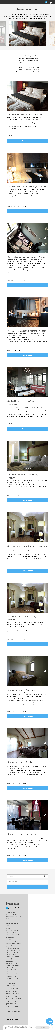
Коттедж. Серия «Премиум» (37, 74)
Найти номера (27, 887)
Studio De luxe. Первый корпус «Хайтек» (28, 65)
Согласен (42, 1027)
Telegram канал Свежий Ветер (14, 908)
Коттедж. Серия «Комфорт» (20, 74)
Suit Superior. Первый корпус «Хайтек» (29, 62)
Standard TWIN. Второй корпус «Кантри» (29, 67)
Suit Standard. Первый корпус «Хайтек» (29, 58)
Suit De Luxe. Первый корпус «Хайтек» (29, 60)
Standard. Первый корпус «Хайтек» (29, 56)
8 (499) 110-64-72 (11, 918)
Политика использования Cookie (12, 1015)
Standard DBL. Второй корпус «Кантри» (20, 71)
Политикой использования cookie (12, 1028)
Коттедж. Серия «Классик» (40, 71)
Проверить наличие (27, 140)
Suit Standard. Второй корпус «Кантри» (29, 69)
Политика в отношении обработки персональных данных (12, 1019)
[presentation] (5, 34)
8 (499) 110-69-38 (11, 914)
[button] (25, 108)
